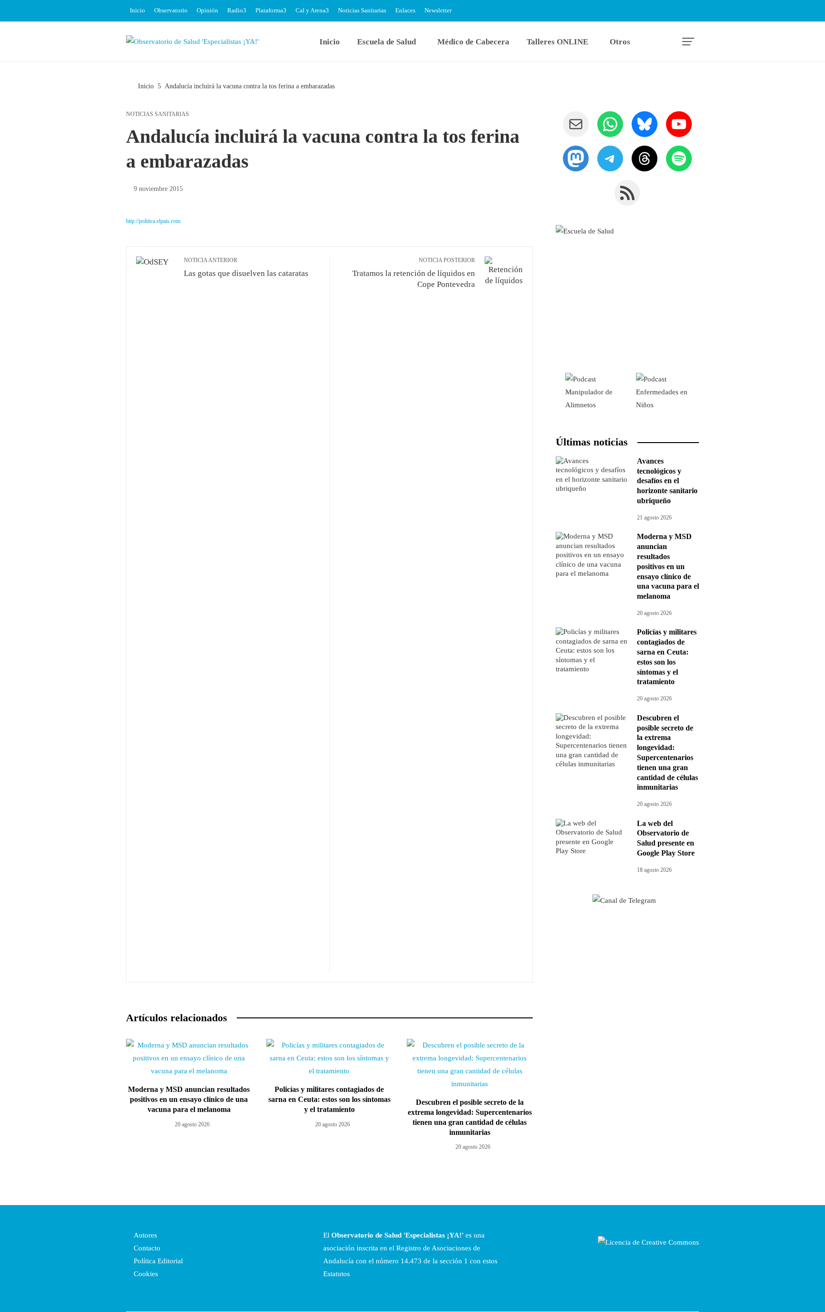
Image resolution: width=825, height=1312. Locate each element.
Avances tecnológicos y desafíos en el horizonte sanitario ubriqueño (667, 481)
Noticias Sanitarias (157, 114)
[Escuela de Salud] (627, 296)
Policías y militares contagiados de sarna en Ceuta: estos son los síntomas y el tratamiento (329, 1099)
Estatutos (336, 1274)
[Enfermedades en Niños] (662, 391)
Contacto (146, 1248)
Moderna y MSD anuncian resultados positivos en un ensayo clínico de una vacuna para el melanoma (189, 1099)
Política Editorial (157, 1261)
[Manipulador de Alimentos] (591, 391)
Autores (144, 1235)
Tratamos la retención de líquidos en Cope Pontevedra (413, 273)
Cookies (145, 1274)
